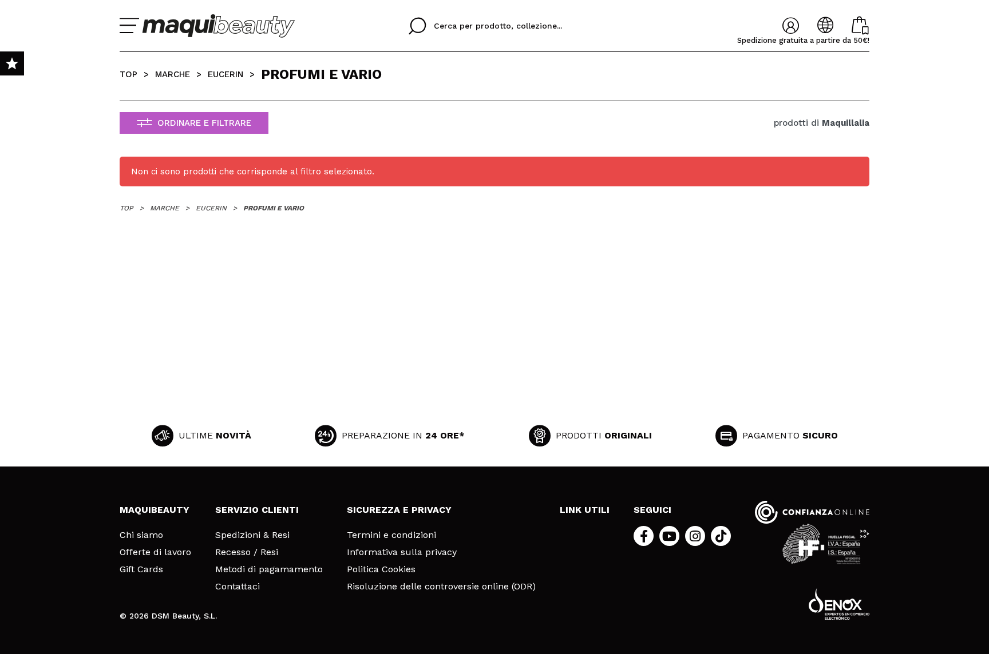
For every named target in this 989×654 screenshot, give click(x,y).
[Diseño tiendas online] (839, 604)
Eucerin (225, 74)
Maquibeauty (154, 509)
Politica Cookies (381, 569)
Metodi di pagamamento (269, 569)
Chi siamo (141, 535)
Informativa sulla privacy (402, 552)
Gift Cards (141, 569)
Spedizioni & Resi (252, 535)
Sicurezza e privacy (399, 509)
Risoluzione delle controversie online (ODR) (441, 586)
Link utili (585, 509)
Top (128, 74)
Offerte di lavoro (155, 552)
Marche (172, 74)
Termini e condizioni (391, 535)
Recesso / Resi (246, 552)
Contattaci (237, 586)
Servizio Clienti (257, 509)
